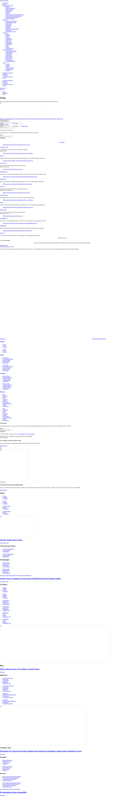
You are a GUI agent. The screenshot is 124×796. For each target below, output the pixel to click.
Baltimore (8, 35)
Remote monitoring (10, 18)
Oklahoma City (9, 43)
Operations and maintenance (12, 17)
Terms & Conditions (30, 434)
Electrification (3, 179)
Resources (8, 70)
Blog (4, 394)
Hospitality (8, 27)
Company (8, 65)
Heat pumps (8, 58)
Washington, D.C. (10, 48)
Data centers (8, 23)
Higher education (7, 683)
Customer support (10, 67)
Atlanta (7, 34)
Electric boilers (9, 57)
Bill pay (2, 155)
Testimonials (6, 381)
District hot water (10, 9)
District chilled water (10, 8)
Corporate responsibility (11, 51)
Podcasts (36, 118)
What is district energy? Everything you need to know (20, 669)
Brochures (2, 118)
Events (23, 118)
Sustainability (9, 53)
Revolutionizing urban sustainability (13, 792)
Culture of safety (9, 52)
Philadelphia (8, 44)
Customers (2, 373)
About (4, 62)
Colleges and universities (11, 21)
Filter (2, 124)
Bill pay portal (6, 376)
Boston (7, 36)
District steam (9, 10)
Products (8, 7)
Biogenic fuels (9, 56)
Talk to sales (5, 3)
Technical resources (48, 118)
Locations (5, 32)
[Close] (0, 447)
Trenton (7, 47)
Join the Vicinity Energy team (11, 540)
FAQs (26, 118)
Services (8, 13)
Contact (7, 66)
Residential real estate (11, 31)
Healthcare (8, 26)
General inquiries (7, 360)
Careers (7, 64)
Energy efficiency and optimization (14, 16)
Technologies (9, 54)
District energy (3, 163)
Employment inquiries (8, 359)
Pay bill (4, 4)
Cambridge (8, 38)
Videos (55, 118)
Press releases (41, 118)
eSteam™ (8, 12)
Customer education (9, 118)
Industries (5, 20)
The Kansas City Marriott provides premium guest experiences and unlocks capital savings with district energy (41, 751)
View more (62, 142)
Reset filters (6, 124)
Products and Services (8, 5)
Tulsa (7, 45)
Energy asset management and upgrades (15, 14)
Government (8, 25)
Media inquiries (6, 361)
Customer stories (9, 69)
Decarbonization (3, 171)
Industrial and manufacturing (12, 29)
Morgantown (9, 42)
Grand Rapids (9, 39)
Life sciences (9, 30)
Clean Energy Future (7, 49)
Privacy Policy (21, 434)
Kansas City (8, 40)
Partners (5, 347)
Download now (3, 445)
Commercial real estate (11, 22)
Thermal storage (9, 60)
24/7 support (6, 357)
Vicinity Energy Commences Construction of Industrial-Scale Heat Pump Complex (30, 578)
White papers (60, 118)
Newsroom (31, 118)
